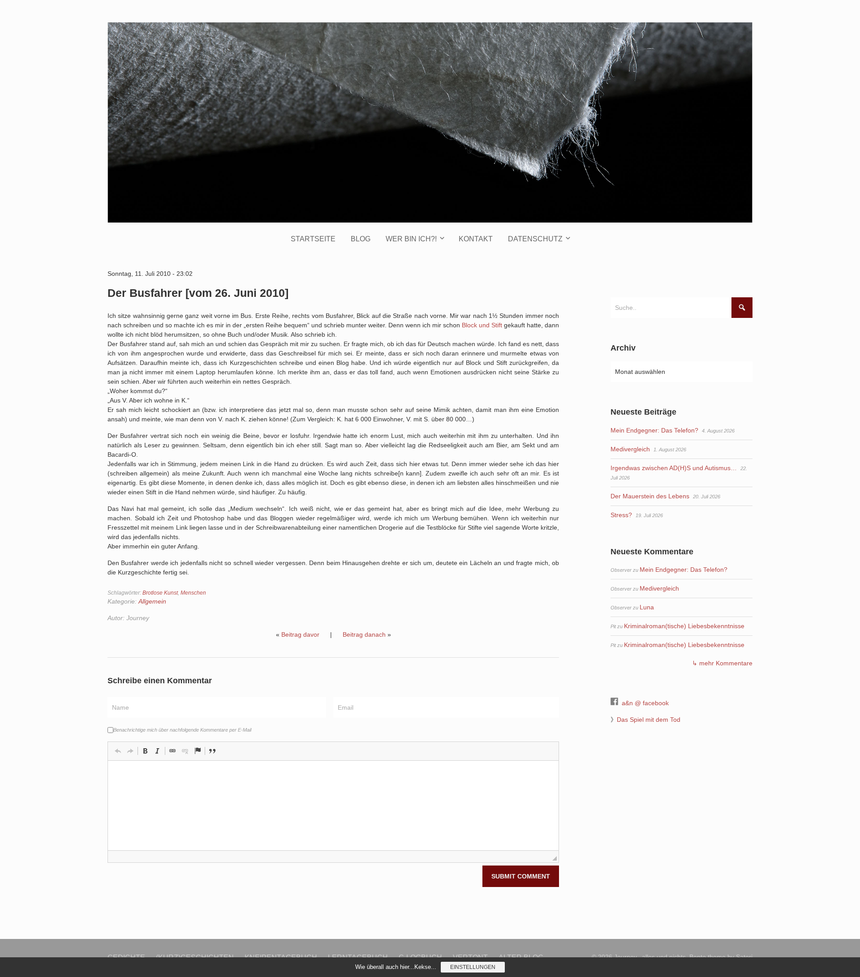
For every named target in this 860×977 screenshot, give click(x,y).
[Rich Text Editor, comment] (333, 805)
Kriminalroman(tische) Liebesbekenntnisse (684, 626)
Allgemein (152, 601)
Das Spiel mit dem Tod (648, 719)
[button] (118, 751)
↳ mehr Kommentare (722, 663)
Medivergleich (630, 449)
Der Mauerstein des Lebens (650, 496)
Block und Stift (482, 325)
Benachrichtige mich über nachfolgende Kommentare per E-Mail (182, 730)
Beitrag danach (364, 634)
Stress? (621, 514)
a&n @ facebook (645, 703)
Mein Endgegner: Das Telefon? (654, 430)
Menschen (193, 593)
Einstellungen (472, 967)
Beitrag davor (300, 634)
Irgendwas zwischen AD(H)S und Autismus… (674, 467)
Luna (647, 607)
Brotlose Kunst (160, 593)
